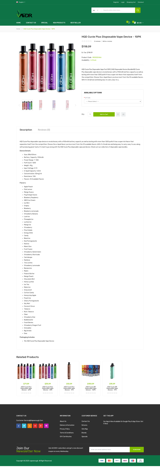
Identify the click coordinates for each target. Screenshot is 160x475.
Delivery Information (67, 425)
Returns (84, 425)
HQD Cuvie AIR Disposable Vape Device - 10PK (90, 388)
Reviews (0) (44, 129)
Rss (29, 426)
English (21, 2)
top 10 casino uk (58, 467)
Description (26, 129)
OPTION (87, 98)
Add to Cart (104, 114)
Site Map (85, 429)
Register (116, 2)
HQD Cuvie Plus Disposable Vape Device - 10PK (39, 29)
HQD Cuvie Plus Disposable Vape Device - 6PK (26, 388)
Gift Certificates (66, 437)
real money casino (26, 467)
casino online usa (47, 471)
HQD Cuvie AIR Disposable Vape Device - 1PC (112, 388)
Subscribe (137, 449)
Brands (84, 433)
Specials (85, 437)
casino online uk (39, 463)
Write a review (107, 41)
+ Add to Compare (123, 114)
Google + (41, 426)
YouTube (35, 426)
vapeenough (33, 461)
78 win (20, 465)
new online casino (54, 469)
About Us (63, 421)
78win (46, 469)
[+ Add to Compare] (33, 367)
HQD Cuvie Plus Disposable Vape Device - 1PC (69, 388)
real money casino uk (37, 469)
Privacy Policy (65, 429)
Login (123, 2)
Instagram (46, 426)
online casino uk (50, 463)
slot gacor (45, 465)
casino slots (33, 465)
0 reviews (97, 41)
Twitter (24, 426)
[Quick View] (33, 370)
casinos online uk (54, 465)
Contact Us (86, 421)
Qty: (83, 114)
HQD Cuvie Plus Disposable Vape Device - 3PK (47, 388)
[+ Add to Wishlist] (33, 364)
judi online (25, 465)
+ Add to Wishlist (118, 114)
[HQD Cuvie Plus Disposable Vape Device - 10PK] (27, 105)
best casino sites (24, 469)
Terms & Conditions (67, 433)
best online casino (30, 471)
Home (18, 29)
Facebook (18, 426)
